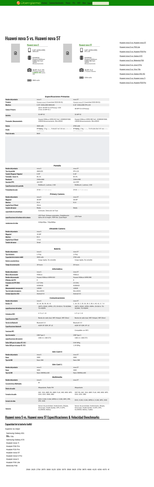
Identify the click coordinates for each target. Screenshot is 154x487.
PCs (74, 3)
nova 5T (89, 45)
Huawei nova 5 (42, 102)
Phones (68, 3)
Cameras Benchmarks (56, 3)
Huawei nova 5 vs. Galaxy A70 (131, 56)
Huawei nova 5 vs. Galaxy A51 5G (132, 74)
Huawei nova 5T (78, 102)
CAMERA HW (36, 73)
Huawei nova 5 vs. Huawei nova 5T (133, 43)
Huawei (30, 45)
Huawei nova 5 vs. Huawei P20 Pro (133, 83)
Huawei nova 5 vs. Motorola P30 (132, 60)
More (84, 3)
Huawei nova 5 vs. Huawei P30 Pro (133, 52)
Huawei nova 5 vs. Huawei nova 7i (132, 78)
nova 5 (36, 45)
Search (89, 3)
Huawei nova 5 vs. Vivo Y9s (130, 69)
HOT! (78, 3)
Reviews (44, 3)
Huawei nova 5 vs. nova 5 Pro (131, 65)
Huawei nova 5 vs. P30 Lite (130, 47)
